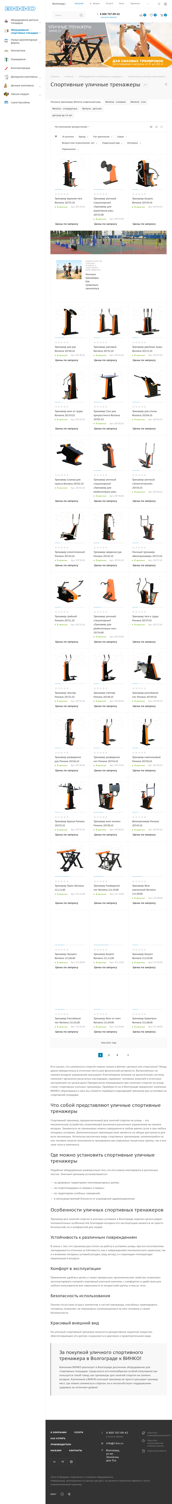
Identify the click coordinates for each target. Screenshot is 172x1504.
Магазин (56, 1450)
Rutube (62, 1461)
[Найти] (81, 15)
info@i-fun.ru (114, 1443)
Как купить (58, 1438)
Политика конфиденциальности (158, 1434)
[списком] (156, 127)
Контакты (75, 1450)
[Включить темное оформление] (159, 3)
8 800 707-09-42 (110, 14)
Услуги (78, 1432)
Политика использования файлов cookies (155, 1443)
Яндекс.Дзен (71, 1461)
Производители (61, 1444)
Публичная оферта (156, 1451)
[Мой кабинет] (165, 4)
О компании (59, 1432)
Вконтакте (54, 1461)
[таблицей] (161, 127)
